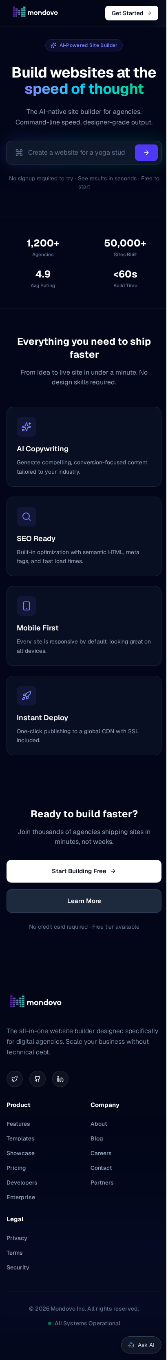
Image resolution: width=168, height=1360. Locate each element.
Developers (22, 1182)
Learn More (84, 901)
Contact (101, 1167)
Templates (21, 1138)
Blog (97, 1138)
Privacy (17, 1238)
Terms (15, 1252)
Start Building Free (79, 871)
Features (18, 1123)
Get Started (128, 13)
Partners (102, 1182)
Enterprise (21, 1197)
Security (18, 1267)
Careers (101, 1153)
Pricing (16, 1167)
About (99, 1123)
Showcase (21, 1153)
